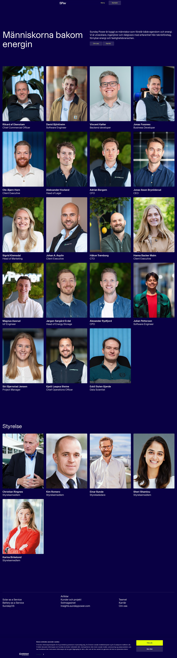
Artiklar (65, 596)
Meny (103, 3)
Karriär (108, 43)
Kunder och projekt (71, 599)
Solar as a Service (12, 599)
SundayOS (8, 605)
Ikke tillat (149, 649)
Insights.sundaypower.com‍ (75, 605)
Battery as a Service (13, 602)
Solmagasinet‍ (68, 602)
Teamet (123, 599)
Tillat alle (149, 643)
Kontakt (115, 3)
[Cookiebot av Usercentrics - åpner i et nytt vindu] (24, 654)
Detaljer (38, 654)
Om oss (96, 43)
